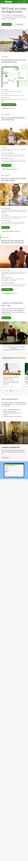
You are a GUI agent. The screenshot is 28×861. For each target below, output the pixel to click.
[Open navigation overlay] (2, 1)
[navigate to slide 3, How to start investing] (17, 390)
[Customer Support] (19, 1)
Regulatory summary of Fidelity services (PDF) (14, 349)
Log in (24, 1)
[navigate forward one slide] (21, 390)
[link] (12, 375)
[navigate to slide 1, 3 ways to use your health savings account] (10, 390)
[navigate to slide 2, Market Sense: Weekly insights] (14, 390)
